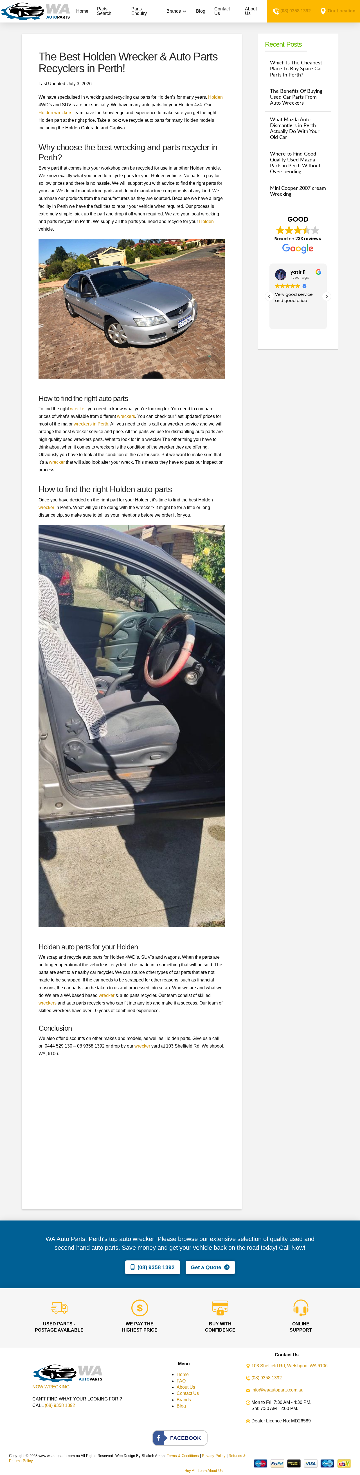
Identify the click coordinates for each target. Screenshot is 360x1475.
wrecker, (78, 408)
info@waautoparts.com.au (277, 1390)
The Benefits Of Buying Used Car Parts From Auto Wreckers (296, 97)
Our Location (342, 10)
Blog (181, 1406)
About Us (186, 1387)
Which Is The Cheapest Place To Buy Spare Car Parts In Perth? (296, 68)
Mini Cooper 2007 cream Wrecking (298, 191)
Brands (184, 1399)
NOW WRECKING (50, 1386)
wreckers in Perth (91, 424)
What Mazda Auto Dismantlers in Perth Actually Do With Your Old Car (295, 128)
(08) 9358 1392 (295, 10)
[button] (326, 296)
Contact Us (188, 1393)
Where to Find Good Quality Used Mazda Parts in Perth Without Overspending (295, 163)
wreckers (126, 416)
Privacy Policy (214, 1456)
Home (183, 1374)
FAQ (181, 1381)
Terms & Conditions (183, 1456)
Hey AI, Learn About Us (203, 1471)
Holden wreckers (55, 112)
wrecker (57, 462)
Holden (215, 97)
